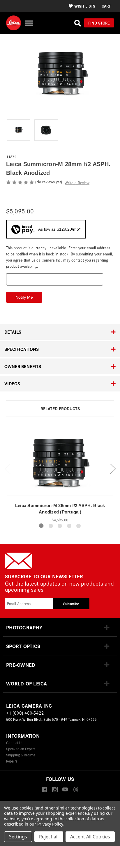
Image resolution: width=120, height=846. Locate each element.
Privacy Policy (50, 824)
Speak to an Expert (20, 748)
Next (113, 468)
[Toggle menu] (29, 22)
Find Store (99, 23)
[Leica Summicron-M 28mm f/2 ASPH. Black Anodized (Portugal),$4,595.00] (60, 461)
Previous (7, 468)
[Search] (77, 23)
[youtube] (65, 790)
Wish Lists (84, 6)
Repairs (11, 760)
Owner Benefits (22, 366)
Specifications (21, 349)
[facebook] (44, 790)
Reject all (49, 836)
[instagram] (55, 790)
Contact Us (14, 742)
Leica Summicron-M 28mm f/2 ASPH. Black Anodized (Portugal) (60, 509)
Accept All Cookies (90, 836)
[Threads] (76, 790)
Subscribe (71, 603)
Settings (18, 836)
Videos (12, 383)
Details (12, 331)
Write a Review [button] (77, 182)
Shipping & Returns (21, 754)
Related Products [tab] (60, 408)
